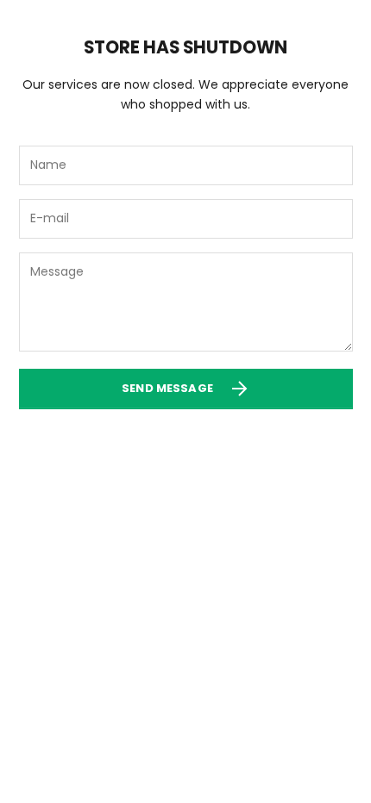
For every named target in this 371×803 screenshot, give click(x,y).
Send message (167, 388)
